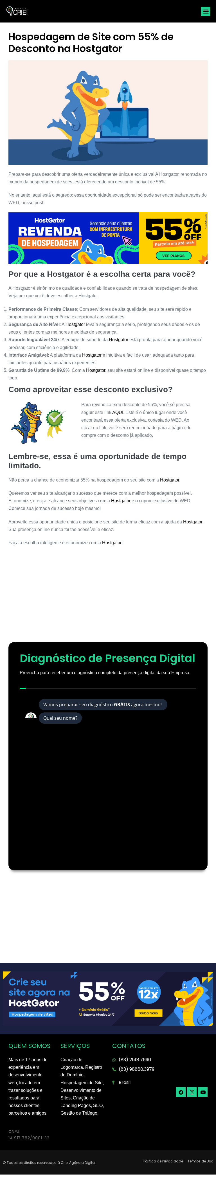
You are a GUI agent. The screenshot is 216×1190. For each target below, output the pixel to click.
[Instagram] (192, 1092)
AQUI (117, 412)
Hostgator (76, 324)
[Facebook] (181, 1092)
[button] (205, 11)
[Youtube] (203, 1092)
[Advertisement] (108, 597)
